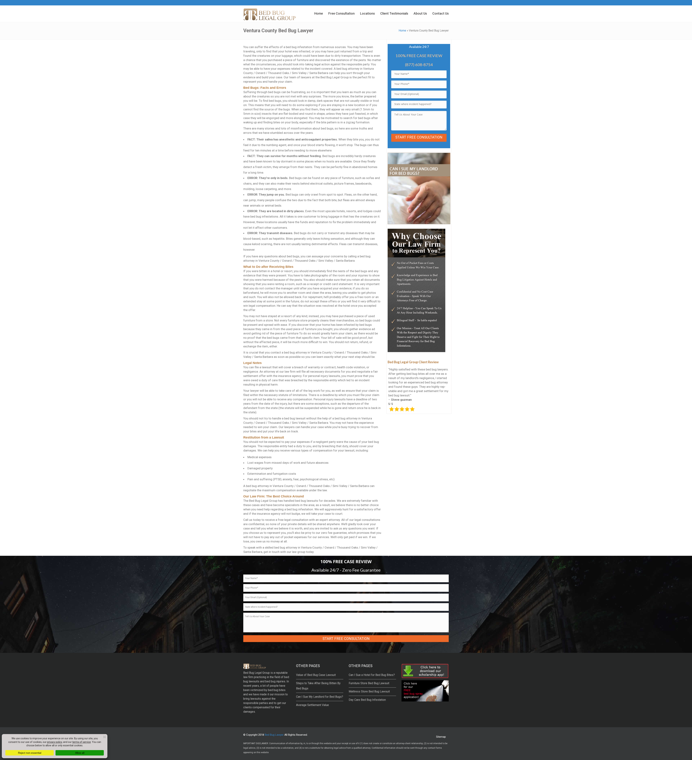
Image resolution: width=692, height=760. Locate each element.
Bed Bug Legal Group (256, 672)
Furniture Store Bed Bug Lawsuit (369, 683)
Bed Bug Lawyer (274, 734)
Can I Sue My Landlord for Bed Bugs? (319, 696)
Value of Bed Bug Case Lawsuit (316, 675)
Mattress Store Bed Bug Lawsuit (369, 691)
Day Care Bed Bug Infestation (367, 699)
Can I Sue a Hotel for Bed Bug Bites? (372, 675)
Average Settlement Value (312, 705)
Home (402, 30)
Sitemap (441, 736)
